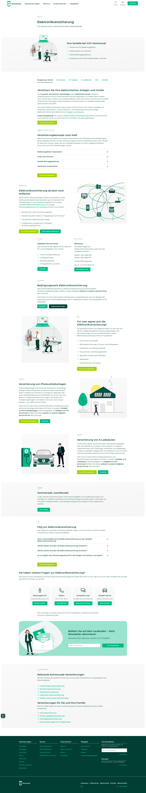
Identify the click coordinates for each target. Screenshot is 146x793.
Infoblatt (21, 379)
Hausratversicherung (48, 713)
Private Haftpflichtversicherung (52, 716)
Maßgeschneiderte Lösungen (45, 130)
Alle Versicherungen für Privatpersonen (55, 722)
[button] (73, 152)
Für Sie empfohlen (42, 669)
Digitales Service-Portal (48, 755)
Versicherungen (32, 4)
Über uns (63, 746)
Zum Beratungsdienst (47, 122)
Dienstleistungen (46, 749)
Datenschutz (94, 783)
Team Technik (78, 239)
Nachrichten (85, 746)
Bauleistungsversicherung (50, 689)
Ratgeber (74, 4)
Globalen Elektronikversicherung (75, 116)
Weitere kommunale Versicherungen (54, 698)
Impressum (85, 783)
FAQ (96, 80)
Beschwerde (104, 783)
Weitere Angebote (25, 765)
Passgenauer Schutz (45, 80)
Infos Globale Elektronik (50, 231)
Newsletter (64, 755)
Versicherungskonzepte (89, 755)
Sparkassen (23, 768)
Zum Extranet (105, 603)
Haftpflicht (23, 746)
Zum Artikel (44, 509)
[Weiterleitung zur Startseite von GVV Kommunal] (14, 3)
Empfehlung (22, 185)
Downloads (60, 80)
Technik (39, 16)
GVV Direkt (123, 786)
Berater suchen (40, 603)
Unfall (21, 755)
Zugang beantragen (58, 306)
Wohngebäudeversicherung (51, 719)
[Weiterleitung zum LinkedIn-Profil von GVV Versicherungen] (82, 786)
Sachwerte (22, 758)
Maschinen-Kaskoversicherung (52, 695)
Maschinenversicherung (49, 692)
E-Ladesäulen (86, 80)
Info (78, 316)
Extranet (39, 239)
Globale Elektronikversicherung (52, 686)
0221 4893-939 (61, 603)
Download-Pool (45, 752)
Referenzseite (122, 783)
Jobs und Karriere (66, 749)
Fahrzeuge (22, 752)
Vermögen (22, 749)
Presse (62, 752)
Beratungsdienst (45, 746)
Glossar (83, 752)
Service (46, 4)
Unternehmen (59, 4)
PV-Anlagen (73, 80)
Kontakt (122, 5)
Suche (115, 5)
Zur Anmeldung (113, 645)
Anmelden (123, 754)
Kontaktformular (82, 269)
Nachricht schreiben (83, 603)
